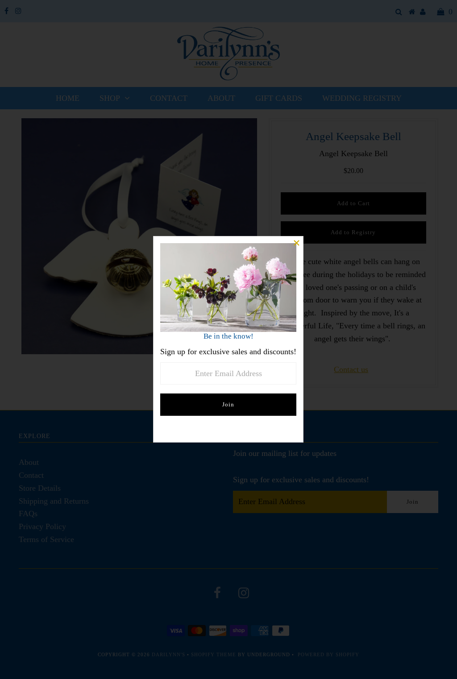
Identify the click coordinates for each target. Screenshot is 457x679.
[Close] (296, 243)
